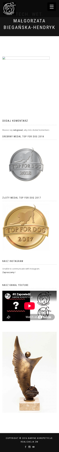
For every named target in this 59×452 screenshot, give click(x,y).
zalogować (18, 130)
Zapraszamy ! (8, 272)
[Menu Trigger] (51, 6)
